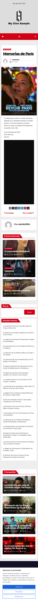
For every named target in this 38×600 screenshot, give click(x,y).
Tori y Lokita (27, 213)
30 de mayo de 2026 (12, 551)
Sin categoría (7, 49)
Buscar (6, 306)
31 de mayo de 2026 (12, 531)
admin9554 (15, 59)
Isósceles (9, 271)
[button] (35, 36)
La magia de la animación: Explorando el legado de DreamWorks (17, 527)
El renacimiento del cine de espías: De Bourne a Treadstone (18, 548)
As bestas (10, 213)
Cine (6, 482)
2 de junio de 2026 (12, 490)
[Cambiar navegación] (19, 36)
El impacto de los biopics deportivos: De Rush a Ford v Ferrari (18, 507)
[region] (19, 584)
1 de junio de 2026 (12, 511)
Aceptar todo (19, 587)
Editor (23, 490)
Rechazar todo (19, 596)
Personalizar (19, 591)
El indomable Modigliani (17, 251)
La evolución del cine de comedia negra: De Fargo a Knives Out (18, 487)
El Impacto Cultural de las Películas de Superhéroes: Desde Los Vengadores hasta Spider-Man (17, 435)
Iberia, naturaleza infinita (17, 290)
